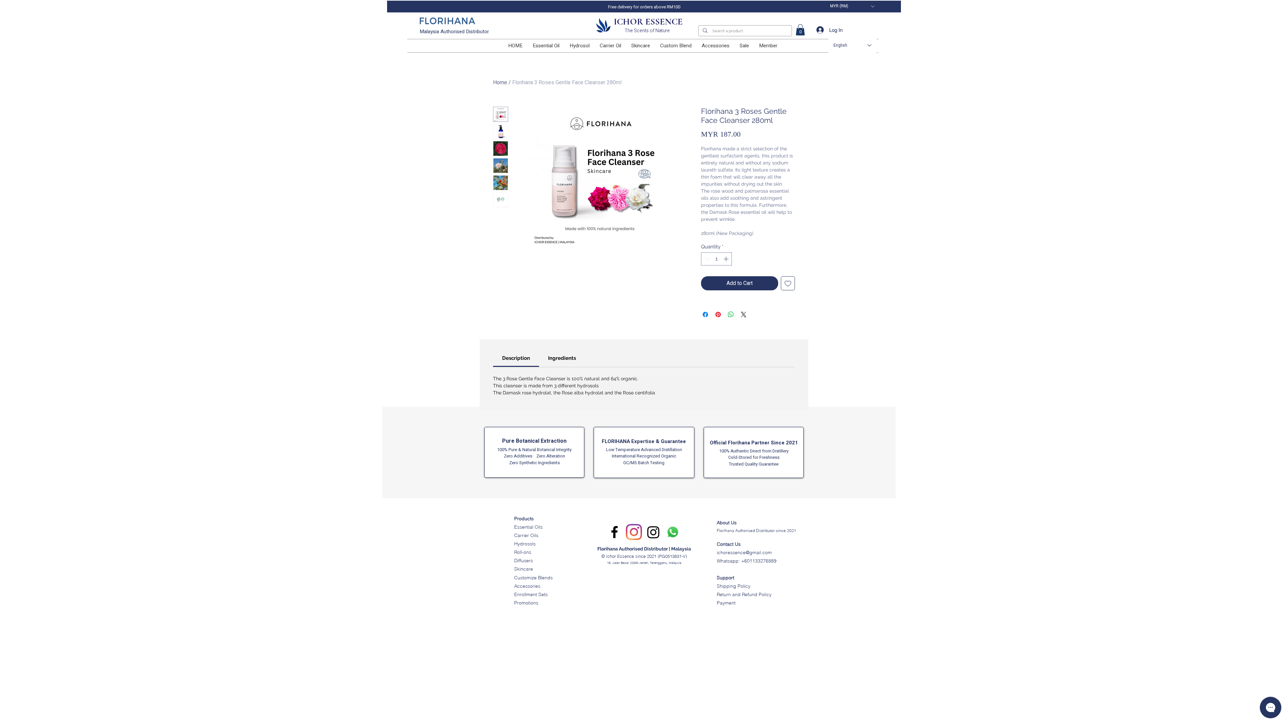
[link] (800, 29)
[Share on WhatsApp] (731, 314)
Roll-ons (522, 552)
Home (500, 83)
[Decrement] (706, 259)
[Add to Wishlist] (788, 283)
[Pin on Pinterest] (718, 314)
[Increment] (726, 259)
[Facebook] (614, 532)
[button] (852, 6)
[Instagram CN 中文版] (653, 532)
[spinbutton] (716, 259)
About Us (727, 523)
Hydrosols (525, 544)
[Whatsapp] (673, 532)
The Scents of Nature (647, 30)
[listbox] (852, 6)
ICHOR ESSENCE (648, 21)
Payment (726, 603)
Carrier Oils (526, 535)
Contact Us (729, 544)
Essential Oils (528, 527)
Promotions (526, 603)
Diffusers (523, 561)
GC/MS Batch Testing (643, 463)
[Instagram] (634, 532)
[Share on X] (744, 314)
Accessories (527, 586)
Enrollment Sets (531, 594)
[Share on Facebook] (705, 314)
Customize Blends (533, 578)
